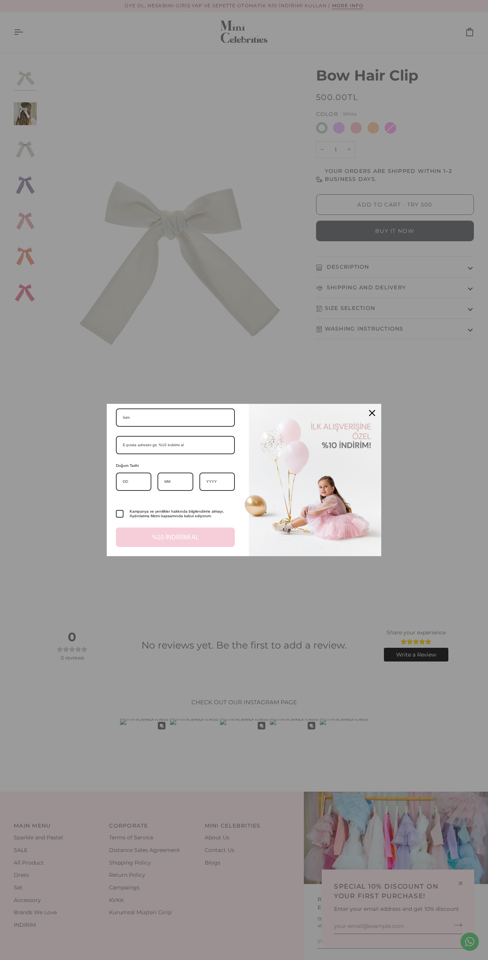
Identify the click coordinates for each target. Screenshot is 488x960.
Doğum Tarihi (127, 465)
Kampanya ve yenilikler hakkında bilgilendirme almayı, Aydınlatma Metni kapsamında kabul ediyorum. (177, 513)
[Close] (372, 413)
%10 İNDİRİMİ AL (175, 537)
